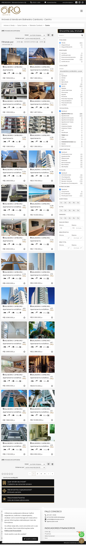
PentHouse (72, 132)
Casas (72, 135)
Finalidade (62, 40)
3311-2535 (36, 2)
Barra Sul (72, 84)
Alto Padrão (72, 167)
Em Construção (72, 193)
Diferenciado (72, 158)
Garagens (62, 214)
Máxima (74, 235)
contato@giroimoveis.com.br (55, 519)
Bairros (61, 74)
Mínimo (61, 225)
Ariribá (72, 78)
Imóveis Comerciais (72, 142)
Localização (63, 65)
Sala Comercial (72, 146)
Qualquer (64, 75)
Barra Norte (72, 82)
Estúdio (72, 144)
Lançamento (72, 191)
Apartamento (72, 116)
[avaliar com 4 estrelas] (10, 474)
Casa (72, 137)
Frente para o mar (72, 154)
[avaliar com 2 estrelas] (5, 474)
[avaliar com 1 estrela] (3, 474)
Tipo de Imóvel (64, 108)
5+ (78, 202)
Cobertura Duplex (72, 126)
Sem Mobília (72, 164)
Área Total (62, 242)
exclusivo (72, 53)
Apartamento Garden (72, 120)
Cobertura (72, 124)
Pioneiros (72, 96)
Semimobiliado (72, 162)
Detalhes (62, 170)
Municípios (72, 92)
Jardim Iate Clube (72, 90)
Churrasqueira (72, 177)
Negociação (63, 50)
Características (64, 149)
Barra (72, 80)
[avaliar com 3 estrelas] (7, 474)
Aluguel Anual (72, 45)
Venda (72, 43)
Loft (72, 130)
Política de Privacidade (12, 530)
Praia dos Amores (72, 103)
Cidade (61, 68)
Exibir (27, 35)
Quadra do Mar (72, 156)
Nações (72, 94)
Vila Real (72, 105)
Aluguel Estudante (72, 47)
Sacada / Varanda (72, 181)
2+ (65, 202)
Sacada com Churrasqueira (72, 183)
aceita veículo (72, 61)
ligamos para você (52, 521)
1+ (61, 202)
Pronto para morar (72, 196)
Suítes (61, 206)
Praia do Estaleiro (72, 101)
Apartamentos (72, 114)
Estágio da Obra (64, 186)
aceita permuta (72, 55)
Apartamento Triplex (72, 122)
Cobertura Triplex (72, 128)
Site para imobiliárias (70, 542)
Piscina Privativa (72, 179)
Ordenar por (19, 38)
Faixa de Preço (64, 222)
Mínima (61, 235)
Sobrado (72, 139)
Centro (72, 86)
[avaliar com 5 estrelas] (12, 474)
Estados (72, 88)
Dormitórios (63, 199)
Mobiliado (72, 160)
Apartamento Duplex (72, 118)
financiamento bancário (72, 57)
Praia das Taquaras (72, 99)
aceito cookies (31, 539)
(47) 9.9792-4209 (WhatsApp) (56, 517)
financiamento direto (72, 59)
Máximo (74, 225)
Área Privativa (64, 232)
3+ (69, 202)
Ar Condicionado (72, 175)
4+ (74, 202)
